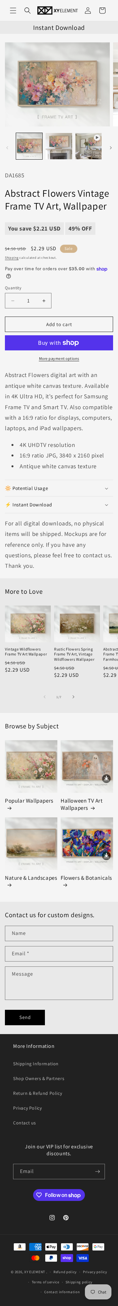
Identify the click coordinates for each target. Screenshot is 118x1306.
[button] (13, 10)
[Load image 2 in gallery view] (59, 146)
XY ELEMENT (34, 1272)
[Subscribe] (97, 1171)
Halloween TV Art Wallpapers (82, 804)
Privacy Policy (27, 1108)
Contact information (62, 1292)
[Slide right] (111, 148)
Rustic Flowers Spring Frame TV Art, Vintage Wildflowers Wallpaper (74, 654)
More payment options (59, 358)
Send (25, 1017)
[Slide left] (7, 148)
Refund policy (65, 1272)
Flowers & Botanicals (86, 877)
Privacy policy (95, 1272)
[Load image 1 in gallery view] (29, 146)
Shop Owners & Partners (38, 1078)
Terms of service (45, 1282)
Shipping (12, 257)
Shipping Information (36, 1064)
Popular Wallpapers (29, 800)
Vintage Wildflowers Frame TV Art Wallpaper (26, 652)
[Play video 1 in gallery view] (88, 146)
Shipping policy (79, 1282)
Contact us (24, 1123)
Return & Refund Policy (37, 1093)
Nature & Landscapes (31, 877)
